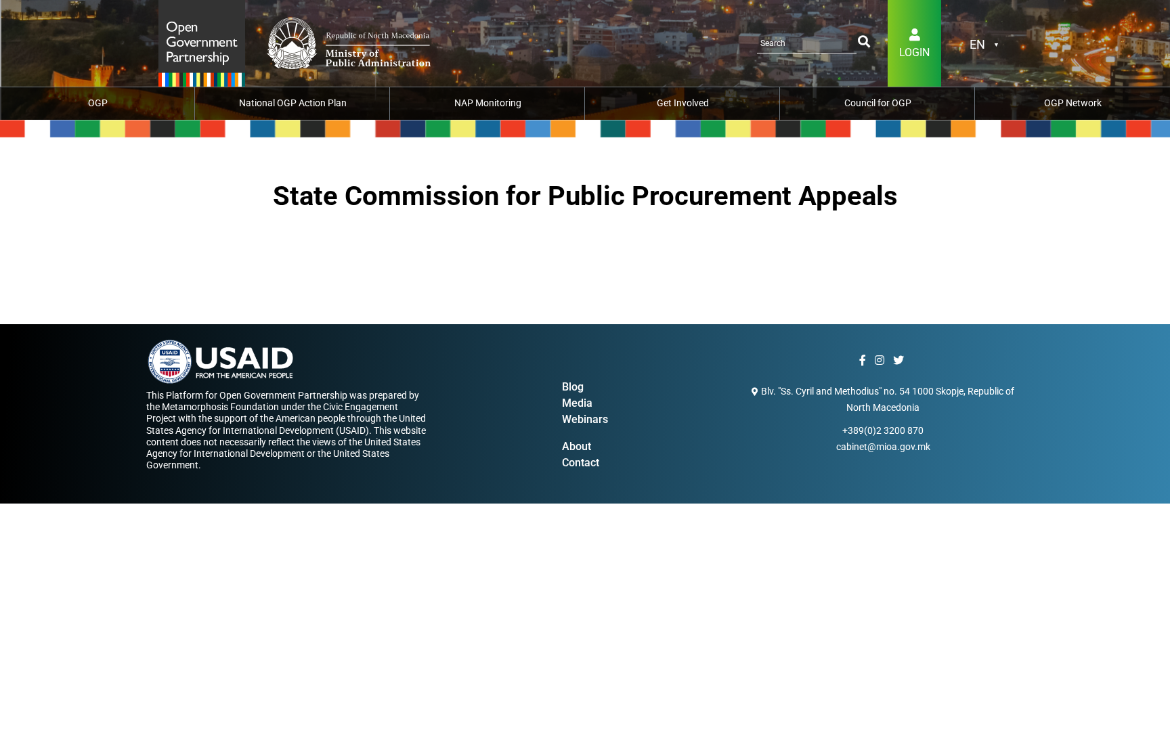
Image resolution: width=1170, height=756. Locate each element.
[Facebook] (864, 361)
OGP (98, 102)
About (576, 446)
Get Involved (683, 102)
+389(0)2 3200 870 (883, 430)
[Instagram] (881, 361)
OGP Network (1073, 102)
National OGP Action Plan (293, 102)
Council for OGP (877, 102)
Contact (580, 462)
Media (577, 403)
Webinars (585, 419)
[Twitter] (900, 361)
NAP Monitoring (487, 102)
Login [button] (914, 52)
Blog (573, 386)
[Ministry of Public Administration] (201, 42)
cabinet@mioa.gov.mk (883, 446)
